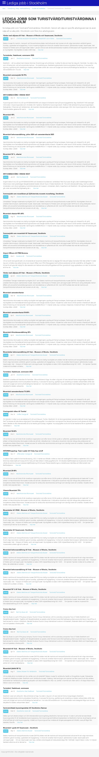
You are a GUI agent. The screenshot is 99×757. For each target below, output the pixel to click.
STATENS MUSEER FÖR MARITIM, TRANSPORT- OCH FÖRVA (35, 39)
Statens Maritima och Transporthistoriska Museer (32, 197)
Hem (3, 8)
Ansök (6, 39)
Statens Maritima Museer (24, 731)
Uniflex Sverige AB (22, 414)
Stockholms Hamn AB (23, 711)
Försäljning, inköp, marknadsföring (19, 8)
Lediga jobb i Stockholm (27, 3)
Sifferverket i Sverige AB (24, 454)
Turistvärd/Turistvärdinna (64, 39)
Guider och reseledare (38, 8)
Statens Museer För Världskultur (27, 671)
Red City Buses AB (22, 98)
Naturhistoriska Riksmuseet (25, 78)
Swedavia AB (20, 256)
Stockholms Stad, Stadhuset (25, 691)
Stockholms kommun (23, 58)
